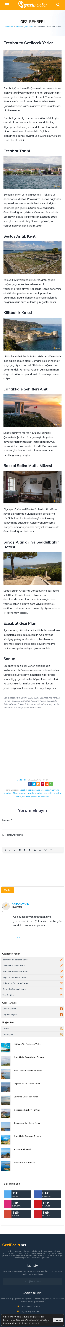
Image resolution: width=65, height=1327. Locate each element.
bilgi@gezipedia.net (30, 1311)
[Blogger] (38, 784)
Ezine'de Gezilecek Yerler (26, 1096)
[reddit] (47, 784)
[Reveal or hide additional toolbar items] (51, 850)
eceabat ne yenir (51, 790)
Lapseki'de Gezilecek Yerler (27, 1083)
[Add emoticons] (45, 850)
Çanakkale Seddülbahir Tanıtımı (29, 1057)
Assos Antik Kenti (22, 1149)
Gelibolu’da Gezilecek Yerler (27, 1123)
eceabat (26, 796)
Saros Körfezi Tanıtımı (24, 1162)
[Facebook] (30, 784)
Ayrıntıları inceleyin (31, 1323)
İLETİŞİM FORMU (32, 1281)
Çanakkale (29, 26)
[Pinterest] (42, 784)
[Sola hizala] (20, 850)
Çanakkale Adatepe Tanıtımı (27, 1136)
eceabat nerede (26, 793)
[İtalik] (10, 850)
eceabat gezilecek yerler (31, 790)
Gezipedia (21, 780)
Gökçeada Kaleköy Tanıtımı (27, 1109)
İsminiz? (7, 820)
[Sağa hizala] (29, 850)
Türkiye (18, 26)
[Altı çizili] (14, 850)
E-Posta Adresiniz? (13, 834)
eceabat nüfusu (11, 793)
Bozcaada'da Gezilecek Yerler (28, 1070)
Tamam (57, 1320)
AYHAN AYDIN (20, 903)
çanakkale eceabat (40, 796)
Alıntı (19, 937)
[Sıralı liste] (39, 850)
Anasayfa (8, 26)
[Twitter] (34, 784)
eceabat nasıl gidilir (44, 793)
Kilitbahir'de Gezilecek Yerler (27, 1044)
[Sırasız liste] (35, 850)
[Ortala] (25, 850)
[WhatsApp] (51, 784)
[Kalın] (5, 850)
